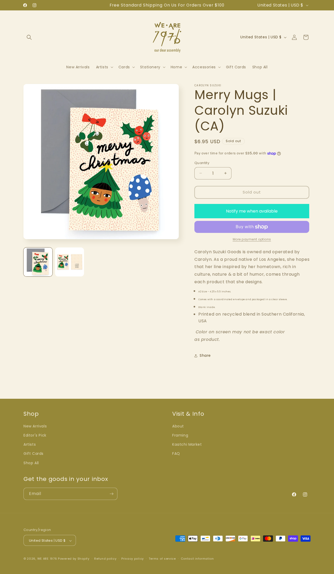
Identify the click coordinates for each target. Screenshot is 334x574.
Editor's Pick (34, 435)
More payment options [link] (252, 239)
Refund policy (105, 559)
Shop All (31, 463)
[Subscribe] (111, 494)
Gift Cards (33, 453)
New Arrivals (35, 426)
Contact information (197, 559)
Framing (180, 435)
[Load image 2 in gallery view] (69, 261)
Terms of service (162, 559)
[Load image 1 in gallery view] (37, 261)
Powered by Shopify (74, 559)
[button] (29, 37)
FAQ (176, 453)
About (178, 426)
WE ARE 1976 (47, 559)
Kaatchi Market (187, 444)
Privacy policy (132, 559)
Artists (29, 444)
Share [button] (205, 355)
